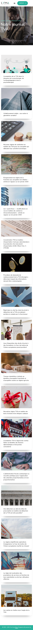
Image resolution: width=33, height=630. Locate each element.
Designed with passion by (24, 627)
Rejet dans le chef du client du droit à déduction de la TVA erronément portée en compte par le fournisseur (16, 312)
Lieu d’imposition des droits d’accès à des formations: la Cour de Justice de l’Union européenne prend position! (15, 345)
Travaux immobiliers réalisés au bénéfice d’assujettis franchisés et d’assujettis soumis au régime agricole (16, 378)
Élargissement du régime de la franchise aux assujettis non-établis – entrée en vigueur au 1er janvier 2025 (15, 180)
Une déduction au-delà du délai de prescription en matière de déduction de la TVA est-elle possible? (15, 511)
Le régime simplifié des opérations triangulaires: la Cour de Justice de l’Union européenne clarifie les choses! (16, 544)
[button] (14, 3)
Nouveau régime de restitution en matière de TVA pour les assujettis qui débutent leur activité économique (16, 146)
